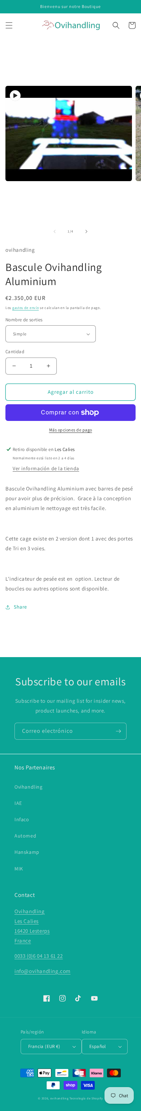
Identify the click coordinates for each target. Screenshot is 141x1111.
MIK (18, 868)
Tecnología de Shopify (86, 1098)
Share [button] (20, 606)
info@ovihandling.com (42, 971)
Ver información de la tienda (46, 468)
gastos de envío (25, 307)
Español (97, 1046)
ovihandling (59, 1098)
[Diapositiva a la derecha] (86, 231)
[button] (9, 25)
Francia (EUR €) (44, 1046)
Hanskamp (26, 852)
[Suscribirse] (118, 731)
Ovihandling (28, 787)
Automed (25, 835)
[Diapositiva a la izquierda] (55, 231)
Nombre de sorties (24, 320)
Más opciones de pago (70, 430)
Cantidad (14, 351)
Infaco (21, 819)
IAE (18, 803)
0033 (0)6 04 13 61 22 (38, 955)
